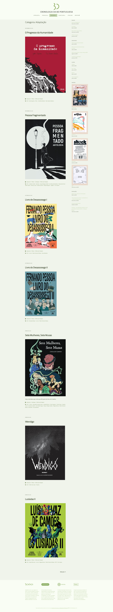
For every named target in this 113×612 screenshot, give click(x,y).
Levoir (30, 253)
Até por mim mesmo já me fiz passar (78, 193)
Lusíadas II (30, 499)
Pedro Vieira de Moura (37, 253)
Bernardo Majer (32, 321)
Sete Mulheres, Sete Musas (38, 335)
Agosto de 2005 (74, 53)
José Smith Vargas (39, 405)
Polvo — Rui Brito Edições (40, 101)
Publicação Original (39, 98)
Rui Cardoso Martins (50, 101)
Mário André (27, 185)
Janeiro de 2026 (74, 162)
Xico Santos (60, 562)
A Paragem (74, 26)
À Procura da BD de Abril (76, 203)
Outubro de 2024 (75, 204)
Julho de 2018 (74, 78)
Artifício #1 (73, 134)
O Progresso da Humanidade (39, 32)
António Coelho (32, 184)
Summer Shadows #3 (75, 22)
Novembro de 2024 (75, 23)
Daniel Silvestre (32, 562)
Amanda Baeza (46, 404)
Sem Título (74, 68)
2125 (72, 185)
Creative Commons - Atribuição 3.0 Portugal (60, 608)
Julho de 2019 (74, 69)
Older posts (62, 571)
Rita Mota (30, 407)
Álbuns (32, 98)
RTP (56, 562)
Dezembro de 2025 (75, 187)
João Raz (37, 184)
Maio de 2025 (74, 27)
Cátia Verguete (53, 404)
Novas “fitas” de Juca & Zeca (77, 30)
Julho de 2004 (74, 44)
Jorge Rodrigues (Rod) (44, 184)
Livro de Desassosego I (36, 199)
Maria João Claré (62, 184)
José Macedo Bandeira (53, 184)
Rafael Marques (47, 185)
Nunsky (37, 484)
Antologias (37, 181)
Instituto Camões (32, 405)
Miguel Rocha (56, 405)
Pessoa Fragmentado (35, 115)
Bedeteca (77, 15)
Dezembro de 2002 (75, 32)
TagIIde (52, 185)
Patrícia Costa (33, 185)
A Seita (30, 404)
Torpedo (73, 64)
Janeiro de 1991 (74, 36)
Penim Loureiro (40, 185)
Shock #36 (73, 161)
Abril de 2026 (74, 65)
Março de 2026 (74, 136)
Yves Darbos (57, 185)
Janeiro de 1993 (74, 57)
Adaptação (28, 98)
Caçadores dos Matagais (76, 56)
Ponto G (73, 72)
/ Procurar (69, 15)
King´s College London (48, 405)
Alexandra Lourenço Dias (38, 404)
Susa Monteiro (45, 253)
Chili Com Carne (32, 484)
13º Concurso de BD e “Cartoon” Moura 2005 (80, 52)
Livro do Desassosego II (36, 267)
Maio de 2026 (74, 109)
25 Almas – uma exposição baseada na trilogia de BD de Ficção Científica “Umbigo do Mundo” (80, 209)
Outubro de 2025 (28, 195)
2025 (27, 101)
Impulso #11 (74, 107)
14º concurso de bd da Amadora (77, 42)
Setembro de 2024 (75, 211)
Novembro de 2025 (29, 28)
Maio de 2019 (74, 74)
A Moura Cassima (75, 34)
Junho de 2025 (28, 330)
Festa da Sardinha (75, 76)
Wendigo (29, 421)
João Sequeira (31, 101)
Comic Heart (59, 404)
